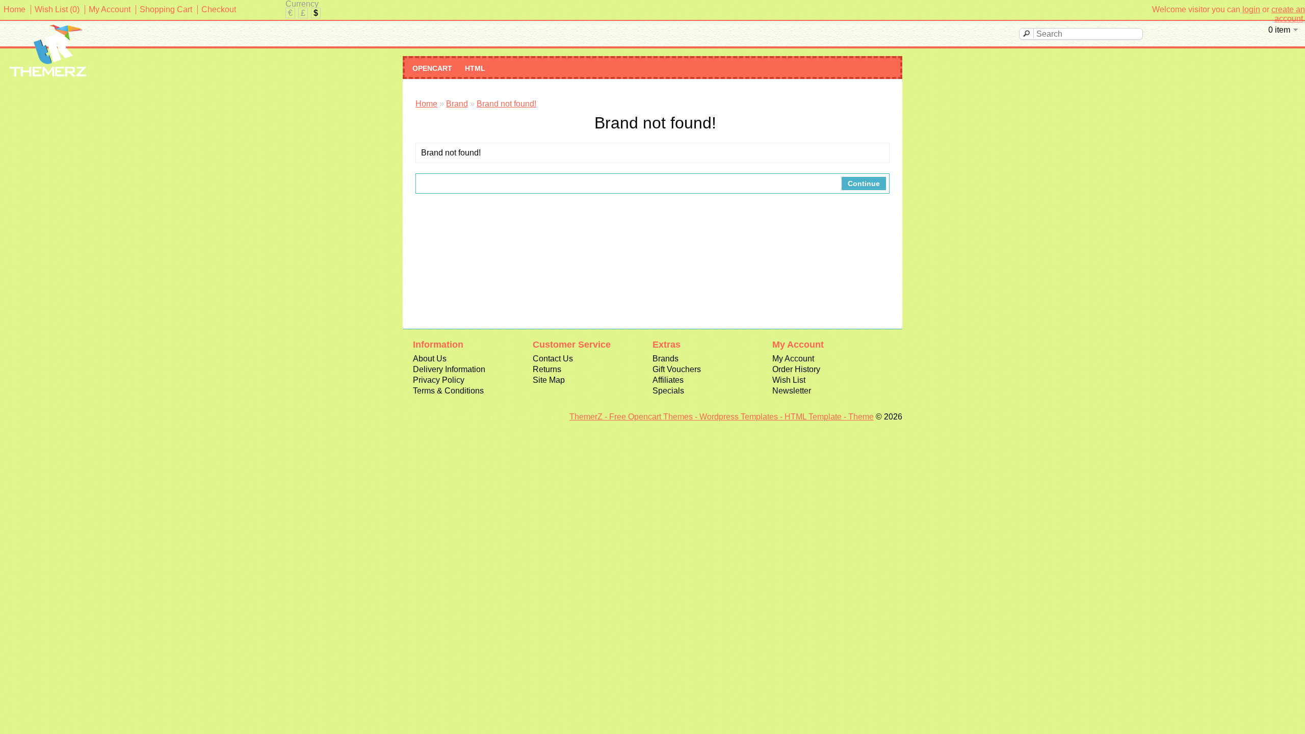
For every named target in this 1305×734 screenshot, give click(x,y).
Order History (796, 369)
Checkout (218, 9)
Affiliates (668, 380)
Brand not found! (506, 103)
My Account (109, 9)
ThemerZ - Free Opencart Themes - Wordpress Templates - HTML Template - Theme (721, 416)
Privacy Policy (438, 380)
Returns (547, 369)
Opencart (432, 68)
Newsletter (791, 390)
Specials (668, 390)
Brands (665, 358)
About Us (430, 358)
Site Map (549, 380)
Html (475, 68)
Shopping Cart (166, 9)
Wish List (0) (57, 9)
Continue (864, 183)
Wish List (788, 380)
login (1251, 9)
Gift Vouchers (676, 369)
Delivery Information (449, 369)
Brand (457, 103)
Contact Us (553, 358)
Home (14, 9)
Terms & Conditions (448, 390)
